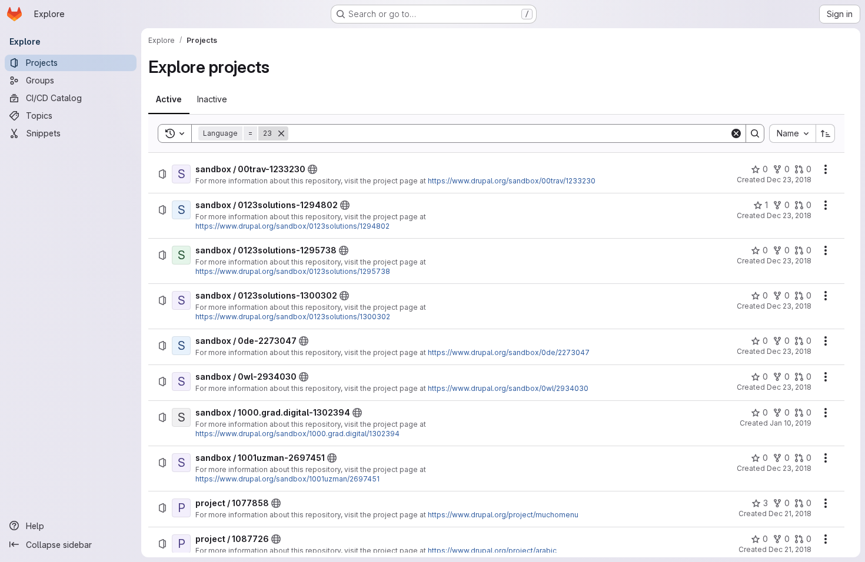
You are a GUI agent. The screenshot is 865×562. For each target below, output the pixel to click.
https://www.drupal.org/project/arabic (492, 550)
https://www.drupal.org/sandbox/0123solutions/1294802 (292, 226)
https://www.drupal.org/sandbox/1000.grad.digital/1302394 (297, 433)
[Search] (755, 133)
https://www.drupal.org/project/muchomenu (503, 514)
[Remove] (281, 133)
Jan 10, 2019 (790, 423)
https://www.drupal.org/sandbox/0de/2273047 (509, 352)
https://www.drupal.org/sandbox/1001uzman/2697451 (287, 478)
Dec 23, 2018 (789, 179)
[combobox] (792, 133)
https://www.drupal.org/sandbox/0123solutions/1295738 (292, 271)
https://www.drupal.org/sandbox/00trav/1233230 (511, 180)
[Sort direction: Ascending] (825, 133)
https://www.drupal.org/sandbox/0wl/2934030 (508, 388)
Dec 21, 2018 (789, 513)
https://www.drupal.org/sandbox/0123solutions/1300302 (292, 316)
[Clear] (736, 133)
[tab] (168, 99)
